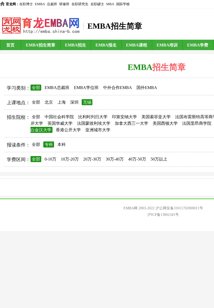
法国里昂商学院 (196, 123)
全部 (36, 87)
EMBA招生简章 (40, 45)
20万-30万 (92, 159)
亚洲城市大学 (97, 130)
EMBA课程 (136, 45)
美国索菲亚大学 (156, 117)
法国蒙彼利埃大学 (93, 123)
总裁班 (52, 4)
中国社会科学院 (59, 117)
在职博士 (26, 4)
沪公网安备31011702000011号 (179, 208)
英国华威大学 (60, 123)
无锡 (87, 102)
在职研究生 (80, 4)
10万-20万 (70, 159)
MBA (110, 4)
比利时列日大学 (93, 117)
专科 (49, 144)
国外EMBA (146, 87)
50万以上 (159, 159)
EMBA (40, 4)
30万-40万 (115, 159)
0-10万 (50, 159)
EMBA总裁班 (57, 87)
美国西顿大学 (165, 123)
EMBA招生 (75, 45)
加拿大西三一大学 (131, 123)
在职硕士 (97, 4)
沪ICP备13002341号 (163, 215)
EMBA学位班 (86, 87)
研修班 (64, 4)
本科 (61, 144)
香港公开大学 (68, 130)
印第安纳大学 (124, 117)
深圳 (74, 102)
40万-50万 (137, 159)
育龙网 (11, 4)
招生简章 (169, 67)
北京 (49, 102)
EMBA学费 (197, 45)
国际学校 (123, 4)
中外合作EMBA (117, 87)
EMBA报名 (106, 45)
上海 (61, 102)
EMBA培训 (167, 45)
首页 (10, 45)
